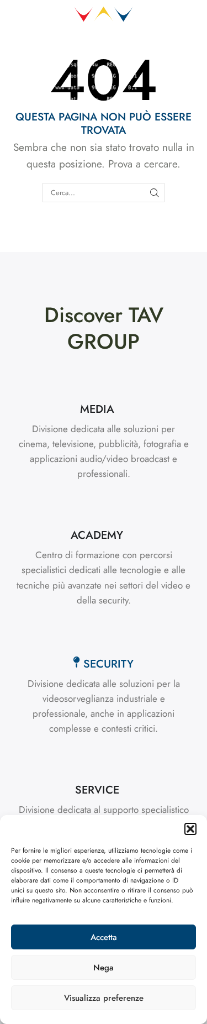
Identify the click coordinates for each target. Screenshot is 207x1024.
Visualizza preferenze (104, 998)
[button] (190, 828)
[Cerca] (154, 192)
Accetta (104, 937)
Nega (103, 968)
